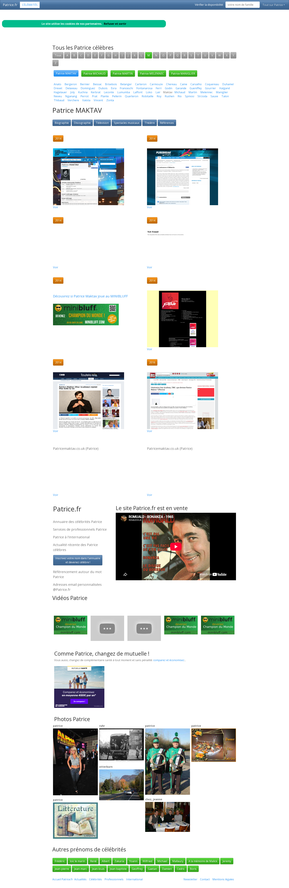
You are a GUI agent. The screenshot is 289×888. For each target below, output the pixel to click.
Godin (169, 88)
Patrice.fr (10, 5)
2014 (58, 138)
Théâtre (149, 123)
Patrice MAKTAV (66, 73)
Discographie (82, 123)
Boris (193, 869)
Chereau (171, 84)
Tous (58, 55)
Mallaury (177, 861)
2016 (152, 362)
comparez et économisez (168, 660)
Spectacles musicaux (126, 123)
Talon (225, 96)
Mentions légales (223, 879)
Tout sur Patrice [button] (272, 5)
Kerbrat (95, 92)
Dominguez (88, 88)
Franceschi (126, 88)
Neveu (57, 96)
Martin (192, 92)
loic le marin (77, 861)
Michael (162, 861)
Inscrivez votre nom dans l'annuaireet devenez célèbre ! (77, 560)
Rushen (169, 96)
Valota (86, 100)
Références (167, 123)
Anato (57, 84)
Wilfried (147, 861)
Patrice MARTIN (123, 73)
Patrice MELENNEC (152, 73)
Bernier (85, 84)
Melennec (206, 92)
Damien (167, 869)
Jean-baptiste (118, 869)
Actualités (80, 879)
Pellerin (117, 96)
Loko (149, 92)
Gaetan (152, 869)
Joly (72, 92)
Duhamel (228, 84)
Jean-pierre (62, 869)
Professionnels (114, 879)
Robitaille (147, 96)
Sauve (214, 96)
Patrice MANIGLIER (183, 73)
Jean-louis (98, 869)
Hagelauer (60, 92)
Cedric (181, 869)
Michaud (179, 92)
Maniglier (222, 92)
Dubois (103, 88)
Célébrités (29, 5)
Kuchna (83, 92)
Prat (95, 96)
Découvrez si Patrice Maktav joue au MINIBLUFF (90, 296)
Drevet (58, 88)
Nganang (71, 96)
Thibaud (59, 100)
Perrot (84, 96)
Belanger (126, 84)
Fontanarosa (144, 88)
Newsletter (190, 879)
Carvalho (196, 84)
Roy (159, 96)
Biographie (62, 123)
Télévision (102, 123)
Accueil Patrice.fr (62, 879)
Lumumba (123, 92)
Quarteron (132, 96)
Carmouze (156, 84)
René (93, 861)
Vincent (98, 100)
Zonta (110, 100)
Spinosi (190, 96)
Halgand (224, 88)
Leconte (109, 92)
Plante (104, 96)
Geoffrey (137, 869)
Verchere (73, 100)
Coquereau (212, 84)
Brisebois (111, 84)
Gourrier (210, 88)
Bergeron (70, 84)
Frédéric (60, 861)
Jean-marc (80, 869)
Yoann (133, 861)
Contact (205, 879)
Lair (158, 92)
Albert (105, 861)
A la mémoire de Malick (202, 861)
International (134, 879)
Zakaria (119, 861)
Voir (55, 207)
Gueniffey (195, 88)
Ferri (158, 88)
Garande (181, 88)
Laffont (138, 92)
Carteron (141, 84)
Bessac (97, 84)
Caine (183, 84)
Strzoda (202, 96)
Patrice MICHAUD (94, 73)
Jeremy (226, 861)
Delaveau (71, 88)
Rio (179, 96)
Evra (114, 88)
